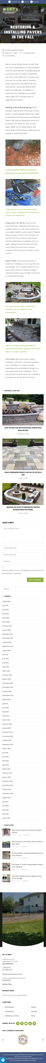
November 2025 (7, 638)
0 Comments (10, 56)
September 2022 (7, 793)
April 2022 (5, 814)
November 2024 (7, 687)
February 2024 (7, 724)
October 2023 (6, 740)
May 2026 (5, 614)
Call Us (26, 2)
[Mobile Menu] (42, 10)
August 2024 (6, 699)
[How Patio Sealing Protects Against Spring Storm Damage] (6, 878)
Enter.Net (33, 1060)
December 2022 (7, 781)
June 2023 (5, 757)
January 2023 (6, 777)
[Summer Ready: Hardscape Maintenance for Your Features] (6, 855)
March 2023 (6, 769)
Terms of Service (22, 1056)
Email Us (36, 2)
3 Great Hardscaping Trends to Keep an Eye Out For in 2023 (23, 473)
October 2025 (6, 642)
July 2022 (5, 802)
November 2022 (7, 785)
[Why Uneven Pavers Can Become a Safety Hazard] (6, 832)
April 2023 (5, 765)
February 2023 (7, 773)
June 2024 (5, 708)
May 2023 (5, 761)
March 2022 (6, 818)
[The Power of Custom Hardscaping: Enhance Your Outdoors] (6, 867)
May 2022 (5, 810)
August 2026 (6, 601)
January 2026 (6, 630)
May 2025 (5, 663)
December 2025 (7, 634)
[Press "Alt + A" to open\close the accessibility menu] (3, 1060)
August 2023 (6, 748)
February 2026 (7, 626)
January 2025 (6, 679)
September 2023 (7, 744)
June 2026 (5, 610)
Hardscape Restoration (14, 50)
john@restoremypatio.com (12, 974)
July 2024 (5, 704)
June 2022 (5, 806)
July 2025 (5, 654)
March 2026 (6, 622)
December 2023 (7, 732)
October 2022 (6, 789)
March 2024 (6, 720)
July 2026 (5, 605)
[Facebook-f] (18, 1023)
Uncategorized (29, 53)
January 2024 (6, 728)
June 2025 (5, 659)
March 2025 (6, 671)
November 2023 (7, 736)
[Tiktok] (30, 1023)
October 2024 (6, 691)
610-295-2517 (7, 970)
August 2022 (6, 798)
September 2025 (7, 646)
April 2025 (5, 667)
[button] (3, 1040)
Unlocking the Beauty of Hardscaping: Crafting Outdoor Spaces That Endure (23, 508)
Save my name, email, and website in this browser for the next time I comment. (23, 571)
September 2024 (7, 695)
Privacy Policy (39, 1055)
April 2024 (5, 716)
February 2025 (7, 675)
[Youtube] (26, 1023)
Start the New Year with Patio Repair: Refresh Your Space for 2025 (23, 429)
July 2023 (5, 753)
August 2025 (6, 650)
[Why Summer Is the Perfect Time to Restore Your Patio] (6, 844)
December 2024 (7, 683)
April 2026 (5, 618)
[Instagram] (22, 1023)
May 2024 (5, 712)
